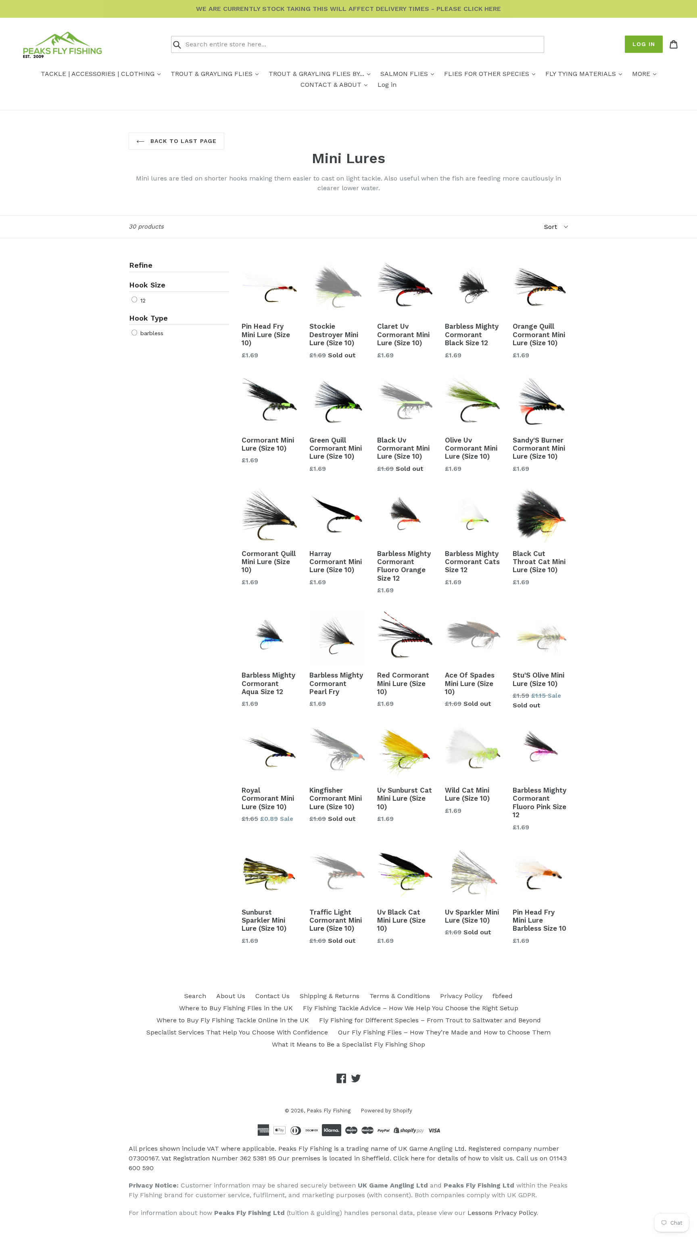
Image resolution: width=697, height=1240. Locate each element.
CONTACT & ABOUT (332, 84)
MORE (642, 74)
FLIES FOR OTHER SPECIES (487, 74)
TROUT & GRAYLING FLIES (213, 74)
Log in (643, 44)
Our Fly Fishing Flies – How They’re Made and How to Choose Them (444, 1032)
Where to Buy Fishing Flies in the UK (236, 1008)
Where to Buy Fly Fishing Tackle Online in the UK (233, 1020)
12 (142, 300)
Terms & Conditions (399, 996)
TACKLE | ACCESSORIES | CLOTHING (99, 74)
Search (195, 996)
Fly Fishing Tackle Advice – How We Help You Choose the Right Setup (410, 1008)
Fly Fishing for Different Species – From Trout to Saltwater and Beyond (430, 1020)
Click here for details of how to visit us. (453, 1158)
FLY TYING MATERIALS (581, 74)
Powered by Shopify (386, 1111)
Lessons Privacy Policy (501, 1213)
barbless (150, 333)
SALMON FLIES (405, 74)
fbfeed (502, 996)
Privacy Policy (461, 996)
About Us (230, 996)
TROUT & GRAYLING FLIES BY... (317, 74)
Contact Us (272, 996)
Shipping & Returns (329, 996)
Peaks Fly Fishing (329, 1111)
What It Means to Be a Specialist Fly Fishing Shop (348, 1044)
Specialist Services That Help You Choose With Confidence (237, 1032)
